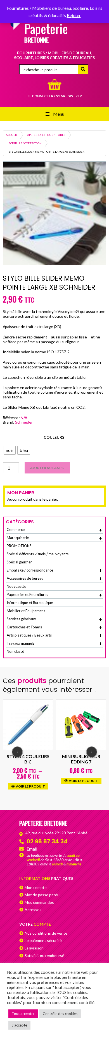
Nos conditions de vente (46, 933)
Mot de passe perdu (42, 894)
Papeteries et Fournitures (45, 134)
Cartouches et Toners (54, 627)
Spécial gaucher (19, 562)
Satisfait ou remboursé (44, 955)
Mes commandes (39, 902)
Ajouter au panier (47, 468)
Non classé (15, 651)
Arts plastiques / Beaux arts (54, 635)
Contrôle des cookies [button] (60, 1013)
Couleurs (54, 437)
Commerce (54, 529)
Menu (58, 114)
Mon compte (36, 887)
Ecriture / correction (25, 143)
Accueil (11, 134)
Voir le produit (43, 781)
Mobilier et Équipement (26, 611)
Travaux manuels (54, 643)
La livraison (34, 948)
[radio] (9, 450)
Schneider (24, 422)
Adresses (33, 909)
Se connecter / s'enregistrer (54, 96)
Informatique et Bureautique (30, 602)
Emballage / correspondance (54, 570)
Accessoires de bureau (54, 578)
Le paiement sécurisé (43, 940)
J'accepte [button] (19, 1025)
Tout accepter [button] (23, 1013)
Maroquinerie (54, 538)
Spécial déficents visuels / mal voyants (37, 554)
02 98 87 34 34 (47, 841)
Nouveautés (16, 586)
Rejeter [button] (74, 15)
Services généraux (54, 619)
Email (32, 848)
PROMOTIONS (19, 546)
